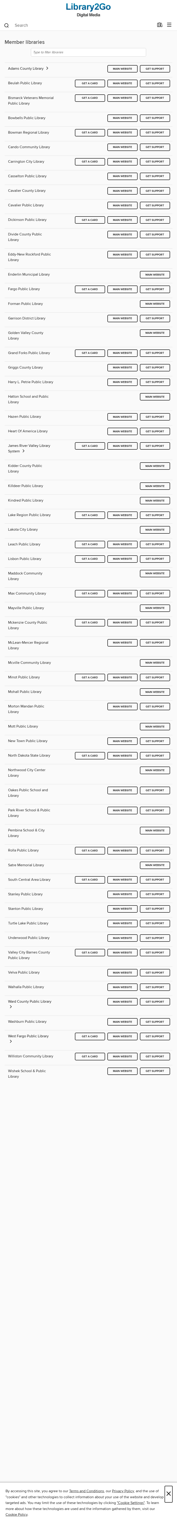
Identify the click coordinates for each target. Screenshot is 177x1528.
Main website (122, 69)
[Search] (6, 25)
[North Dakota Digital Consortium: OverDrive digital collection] (88, 9)
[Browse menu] (169, 25)
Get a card (90, 83)
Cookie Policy (16, 1514)
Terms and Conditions (86, 1491)
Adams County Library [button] (26, 68)
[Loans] (160, 25)
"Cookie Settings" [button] (131, 1503)
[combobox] (79, 25)
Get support (155, 69)
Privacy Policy (123, 1491)
